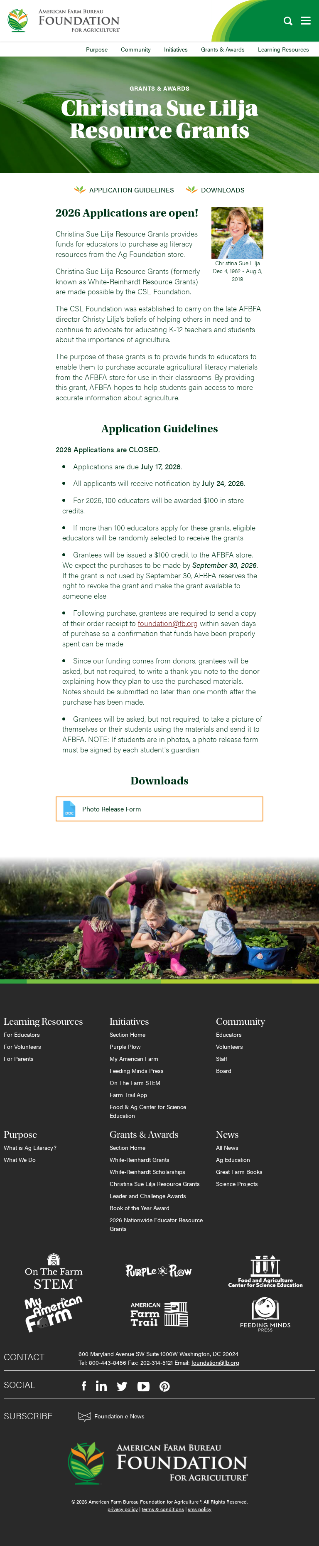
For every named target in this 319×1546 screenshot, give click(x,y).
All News (227, 1147)
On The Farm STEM (135, 1082)
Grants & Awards (223, 49)
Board (223, 1070)
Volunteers (229, 1046)
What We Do (20, 1159)
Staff (221, 1058)
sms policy (199, 1509)
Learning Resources (283, 49)
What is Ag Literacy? (30, 1147)
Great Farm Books (239, 1171)
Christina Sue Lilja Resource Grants (155, 1183)
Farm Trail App (128, 1094)
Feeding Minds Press (137, 1070)
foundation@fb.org (168, 623)
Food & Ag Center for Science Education (148, 1110)
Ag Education (233, 1159)
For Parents (19, 1058)
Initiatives (176, 49)
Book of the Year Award (139, 1207)
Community (136, 49)
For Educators (22, 1034)
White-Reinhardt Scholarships (147, 1171)
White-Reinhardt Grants (139, 1159)
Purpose (97, 49)
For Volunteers (22, 1046)
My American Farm (134, 1058)
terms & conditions (163, 1509)
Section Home (127, 1034)
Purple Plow (125, 1046)
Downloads (223, 190)
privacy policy (123, 1509)
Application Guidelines (131, 190)
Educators (229, 1034)
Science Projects (237, 1183)
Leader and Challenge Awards (148, 1195)
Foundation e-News (119, 1416)
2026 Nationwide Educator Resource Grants (156, 1224)
